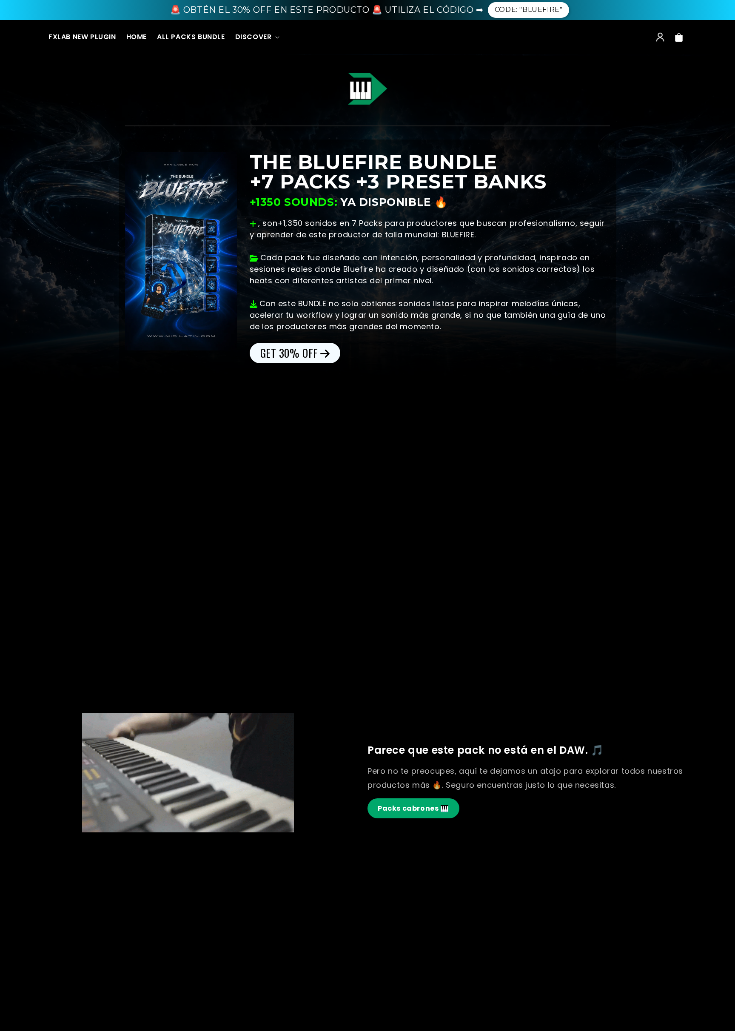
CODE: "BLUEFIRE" (529, 10)
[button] (256, 37)
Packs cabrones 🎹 (413, 808)
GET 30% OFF (289, 353)
